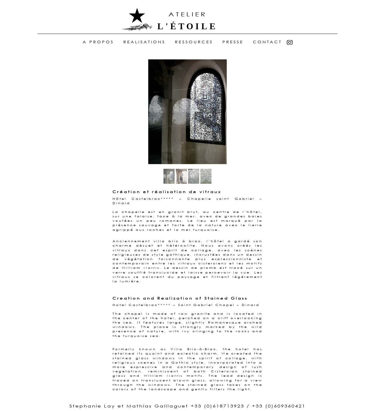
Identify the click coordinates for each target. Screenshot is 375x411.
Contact (267, 42)
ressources (194, 42)
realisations (144, 42)
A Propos (99, 42)
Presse (232, 42)
